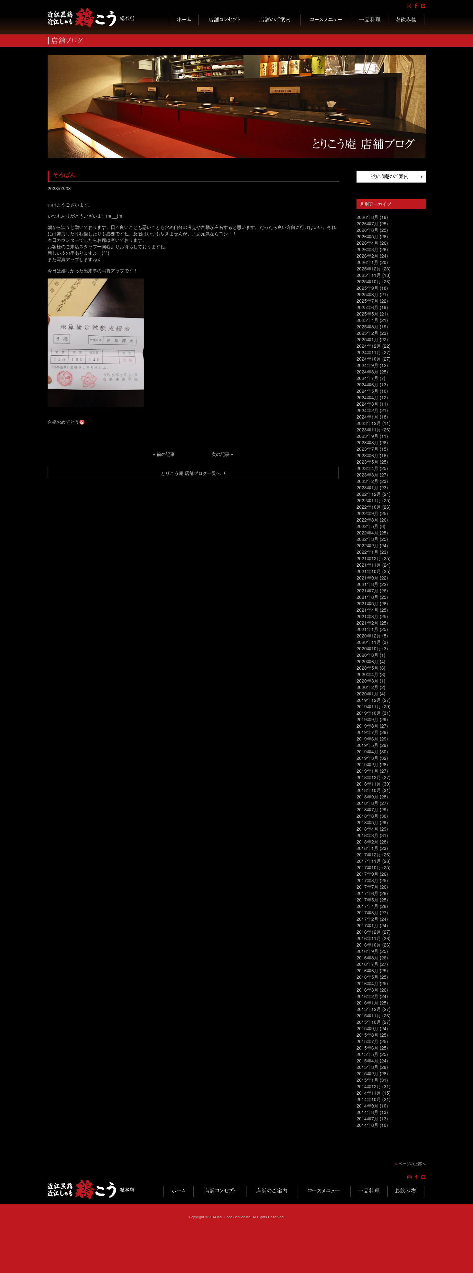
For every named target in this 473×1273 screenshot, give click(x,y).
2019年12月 (369, 700)
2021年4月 (367, 610)
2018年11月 (369, 783)
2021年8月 (367, 584)
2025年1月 (367, 339)
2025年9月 (367, 288)
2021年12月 (369, 558)
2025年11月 (369, 275)
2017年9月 (367, 874)
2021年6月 (367, 597)
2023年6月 (367, 455)
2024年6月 (367, 384)
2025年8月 (367, 294)
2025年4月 (367, 320)
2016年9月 (367, 951)
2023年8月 (367, 442)
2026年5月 (367, 236)
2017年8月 (367, 880)
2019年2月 (367, 764)
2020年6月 (367, 661)
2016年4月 (367, 983)
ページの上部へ (412, 1163)
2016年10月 (369, 944)
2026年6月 (367, 230)
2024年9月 (367, 365)
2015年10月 (369, 1022)
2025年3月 (367, 326)
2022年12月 (369, 494)
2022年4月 (367, 532)
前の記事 (166, 454)
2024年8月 (367, 371)
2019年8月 (367, 725)
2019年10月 (369, 713)
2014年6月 (367, 1125)
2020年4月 (367, 674)
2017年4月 (367, 906)
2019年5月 (367, 745)
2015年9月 (367, 1028)
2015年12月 (369, 1009)
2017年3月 (367, 912)
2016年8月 (367, 957)
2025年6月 (367, 307)
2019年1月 (367, 771)
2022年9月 (367, 513)
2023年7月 (367, 449)
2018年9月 (367, 796)
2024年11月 (369, 352)
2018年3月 (367, 835)
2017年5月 (367, 899)
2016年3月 (367, 989)
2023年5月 (367, 461)
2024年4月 (367, 397)
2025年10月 (369, 281)
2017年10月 (369, 867)
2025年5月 (367, 313)
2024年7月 (367, 378)
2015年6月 (367, 1047)
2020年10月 (369, 648)
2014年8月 (367, 1112)
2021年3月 (367, 616)
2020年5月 (367, 668)
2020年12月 (369, 635)
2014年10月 (369, 1099)
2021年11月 (369, 564)
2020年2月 (367, 687)
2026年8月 (367, 217)
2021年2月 (367, 622)
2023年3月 (367, 474)
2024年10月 (369, 358)
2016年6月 (367, 970)
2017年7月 (367, 886)
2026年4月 (367, 243)
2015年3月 (367, 1067)
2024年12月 (369, 346)
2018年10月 (369, 790)
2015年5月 (367, 1054)
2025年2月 (367, 333)
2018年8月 (367, 803)
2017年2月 (367, 919)
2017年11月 (369, 861)
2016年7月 (367, 964)
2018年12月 (369, 777)
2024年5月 (367, 391)
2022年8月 (367, 519)
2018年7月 (367, 809)
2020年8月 (367, 655)
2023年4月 (367, 468)
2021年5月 (367, 603)
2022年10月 (369, 507)
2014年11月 (369, 1092)
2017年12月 (369, 854)
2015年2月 (367, 1073)
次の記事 (220, 454)
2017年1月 (367, 925)
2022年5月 (367, 526)
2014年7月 (367, 1118)
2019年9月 (367, 719)
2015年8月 (367, 1035)
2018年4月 (367, 828)
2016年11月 (369, 938)
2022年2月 (367, 545)
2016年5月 (367, 977)
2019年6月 (367, 738)
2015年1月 (367, 1080)
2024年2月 (367, 410)
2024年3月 (367, 404)
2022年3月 (367, 539)
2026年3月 (367, 249)
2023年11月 (369, 429)
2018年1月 (367, 848)
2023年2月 (367, 481)
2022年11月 (369, 500)
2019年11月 (369, 706)
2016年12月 (369, 932)
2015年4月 (367, 1060)
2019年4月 (367, 751)
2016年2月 (367, 996)
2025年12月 (369, 268)
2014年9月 (367, 1105)
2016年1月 (367, 1002)
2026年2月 (367, 255)
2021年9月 (367, 577)
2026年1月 (367, 262)
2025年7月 (367, 300)
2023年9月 (367, 436)
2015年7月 (367, 1041)
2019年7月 (367, 732)
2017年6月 (367, 893)
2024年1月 (367, 416)
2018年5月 (367, 822)
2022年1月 (367, 552)
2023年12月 (369, 423)
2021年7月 (367, 590)
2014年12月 (369, 1086)
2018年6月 (367, 816)
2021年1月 (367, 629)
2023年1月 (367, 487)
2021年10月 (369, 571)
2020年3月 (367, 680)
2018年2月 (367, 841)
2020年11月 (369, 642)
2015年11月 (369, 1015)
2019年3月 (367, 758)
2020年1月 (367, 693)
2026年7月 (367, 223)
